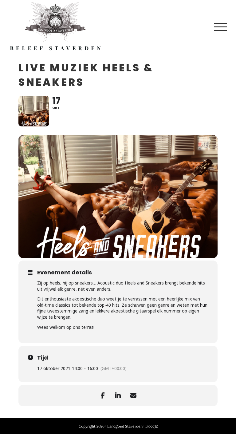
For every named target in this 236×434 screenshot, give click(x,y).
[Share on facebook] (102, 395)
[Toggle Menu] (220, 27)
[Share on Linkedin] (118, 395)
